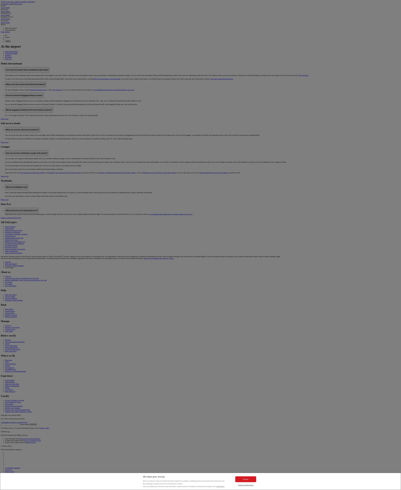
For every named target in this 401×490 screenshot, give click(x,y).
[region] (200, 481)
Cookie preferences (245, 485)
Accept (245, 479)
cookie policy (220, 486)
